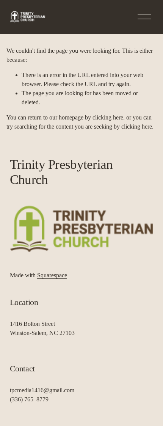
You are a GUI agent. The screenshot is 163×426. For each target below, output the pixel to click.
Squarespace (52, 275)
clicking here (107, 117)
